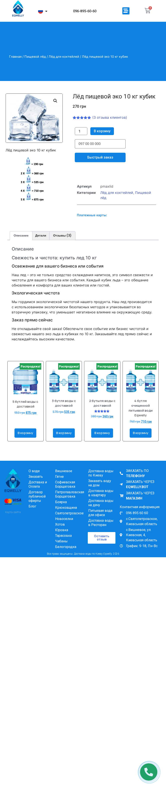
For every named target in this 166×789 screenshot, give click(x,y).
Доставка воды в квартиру (100, 493)
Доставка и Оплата (38, 484)
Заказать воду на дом (99, 483)
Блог (32, 506)
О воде (34, 471)
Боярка (61, 502)
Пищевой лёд (35, 57)
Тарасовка (63, 536)
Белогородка (65, 547)
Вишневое (63, 471)
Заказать (36, 477)
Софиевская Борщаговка (65, 484)
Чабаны (61, 541)
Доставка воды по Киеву (100, 473)
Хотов (60, 524)
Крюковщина (66, 508)
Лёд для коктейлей (64, 57)
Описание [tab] (21, 235)
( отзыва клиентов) (109, 117)
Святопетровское (69, 513)
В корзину (102, 131)
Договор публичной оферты (37, 496)
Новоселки (64, 519)
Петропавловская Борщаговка (69, 494)
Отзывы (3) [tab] (62, 235)
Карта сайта (13, 512)
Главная (15, 57)
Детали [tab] (40, 235)
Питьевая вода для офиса (100, 513)
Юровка (61, 530)
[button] (125, 10)
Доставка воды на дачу (100, 503)
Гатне (59, 477)
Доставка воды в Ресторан (100, 522)
